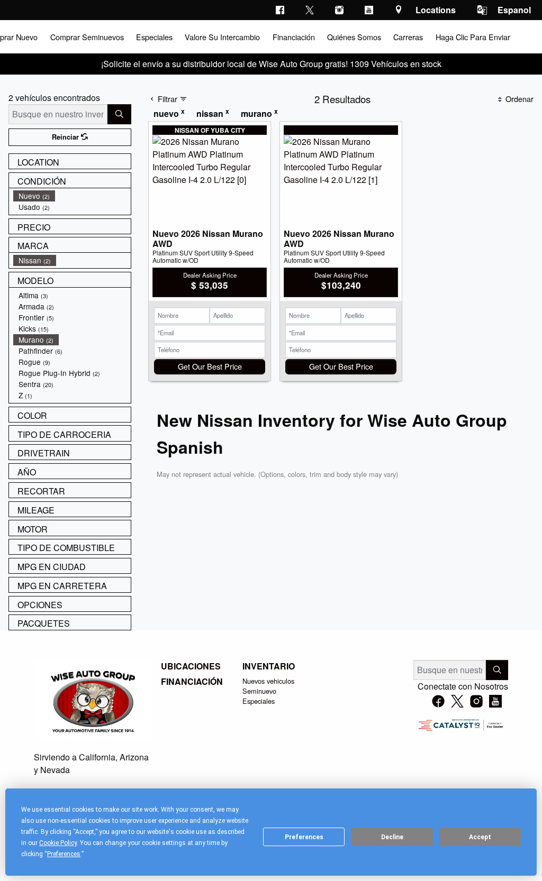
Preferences (304, 837)
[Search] (119, 114)
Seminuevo (259, 691)
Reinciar (66, 137)
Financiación (192, 681)
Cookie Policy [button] (58, 843)
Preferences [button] (63, 854)
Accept (480, 837)
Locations (435, 10)
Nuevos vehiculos (268, 681)
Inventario (268, 666)
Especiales (258, 701)
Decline (392, 837)
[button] (86, 37)
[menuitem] (72, 195)
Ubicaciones (191, 666)
